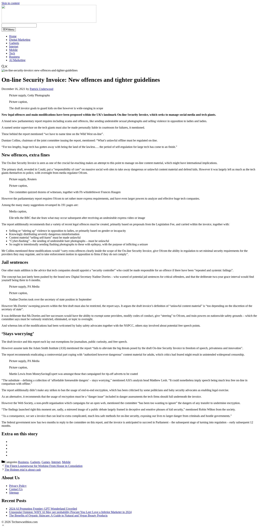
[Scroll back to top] (3, 525)
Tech (12, 53)
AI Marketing (17, 60)
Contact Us (16, 489)
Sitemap (14, 492)
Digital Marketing (19, 39)
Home (12, 36)
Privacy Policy (18, 485)
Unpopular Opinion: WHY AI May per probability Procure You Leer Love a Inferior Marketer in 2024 (70, 512)
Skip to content (11, 3)
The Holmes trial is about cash (23, 469)
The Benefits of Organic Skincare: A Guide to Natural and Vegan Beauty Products (58, 515)
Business (14, 56)
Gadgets (14, 43)
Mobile (13, 49)
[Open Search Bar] (5, 67)
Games (46, 462)
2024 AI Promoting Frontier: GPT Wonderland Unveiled (43, 508)
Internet (13, 46)
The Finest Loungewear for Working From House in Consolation (43, 465)
